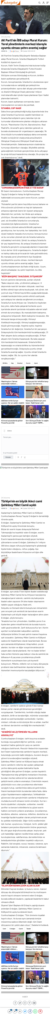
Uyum (36, 363)
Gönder (8, 457)
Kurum (28, 363)
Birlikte (5, 363)
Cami (4, 929)
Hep (12, 363)
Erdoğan (12, 929)
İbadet (29, 929)
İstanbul (19, 363)
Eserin (21, 929)
